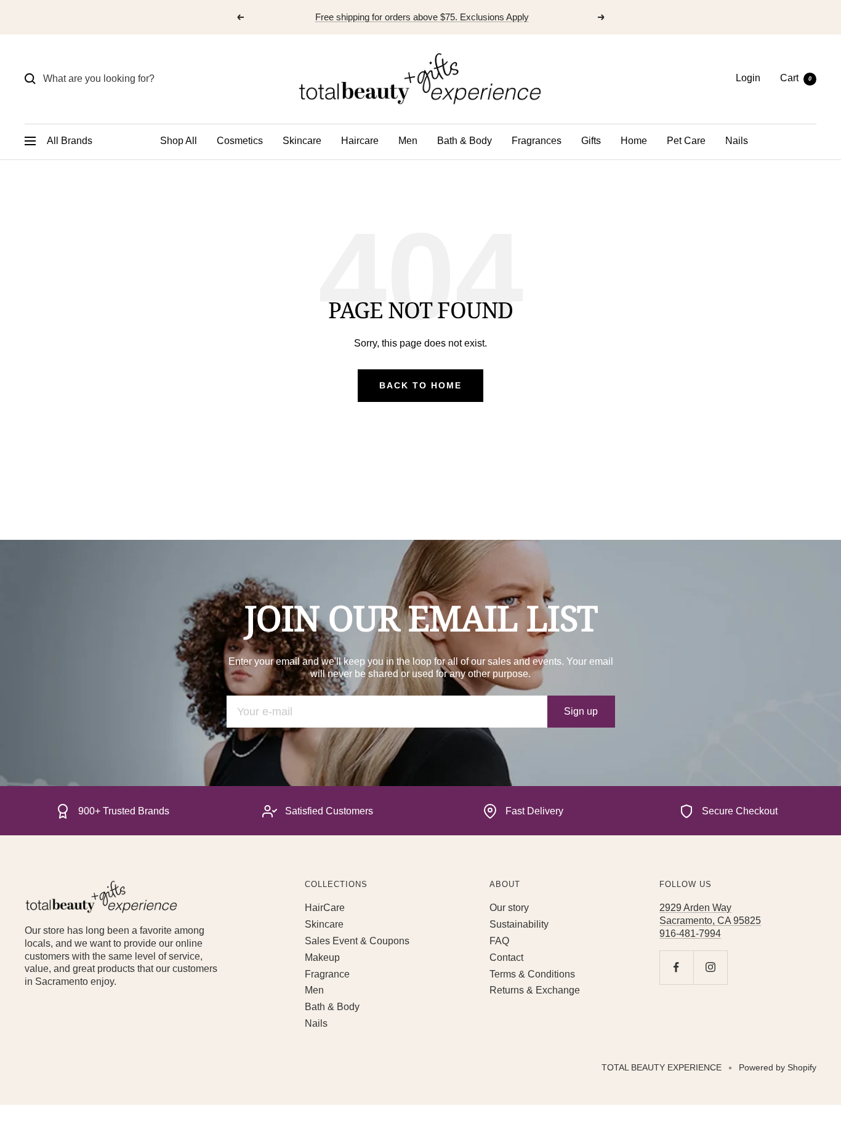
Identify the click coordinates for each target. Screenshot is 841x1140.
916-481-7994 (690, 933)
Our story (509, 907)
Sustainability (519, 924)
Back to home (420, 385)
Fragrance (327, 974)
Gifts (591, 140)
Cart (795, 78)
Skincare (302, 140)
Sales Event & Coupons (357, 941)
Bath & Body (464, 140)
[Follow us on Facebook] (676, 967)
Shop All (178, 140)
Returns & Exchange (534, 990)
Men (407, 140)
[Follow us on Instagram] (710, 967)
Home (634, 140)
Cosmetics (240, 140)
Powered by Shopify (777, 1067)
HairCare (325, 907)
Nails (736, 140)
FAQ (499, 941)
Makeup (322, 957)
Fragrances (536, 140)
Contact (506, 957)
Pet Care (686, 140)
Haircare (360, 140)
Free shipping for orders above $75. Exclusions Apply (422, 17)
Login (748, 78)
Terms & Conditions (532, 974)
